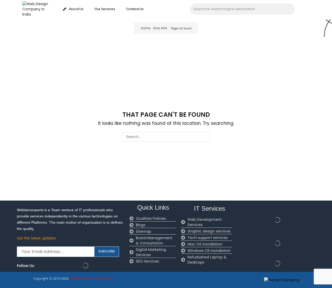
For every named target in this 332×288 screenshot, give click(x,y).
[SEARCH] (205, 137)
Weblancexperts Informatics (91, 278)
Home (145, 28)
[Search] (289, 9)
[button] (303, 9)
